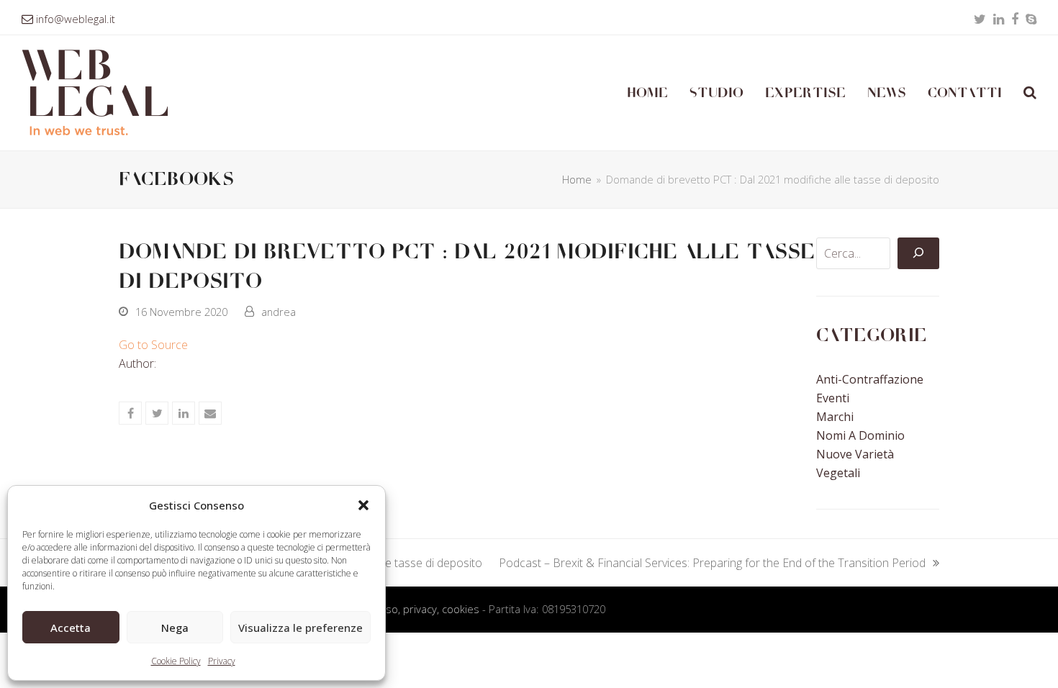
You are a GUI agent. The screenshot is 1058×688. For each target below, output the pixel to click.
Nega (175, 627)
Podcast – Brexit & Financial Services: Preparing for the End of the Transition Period (712, 563)
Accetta (70, 627)
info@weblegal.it (75, 19)
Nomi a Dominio (860, 435)
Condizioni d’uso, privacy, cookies (399, 609)
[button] (363, 505)
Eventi (832, 398)
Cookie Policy (176, 661)
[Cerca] (918, 253)
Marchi (835, 417)
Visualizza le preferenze (300, 627)
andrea (278, 311)
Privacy (221, 661)
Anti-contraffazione (869, 379)
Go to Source (153, 345)
